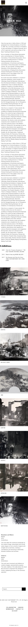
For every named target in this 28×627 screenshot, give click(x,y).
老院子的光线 (4, 525)
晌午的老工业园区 (5, 362)
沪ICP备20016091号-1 (14, 625)
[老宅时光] (14, 445)
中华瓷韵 (3, 297)
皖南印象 (3, 427)
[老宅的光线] (14, 478)
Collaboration (11, 607)
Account (15, 611)
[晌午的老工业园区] (14, 347)
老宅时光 (3, 460)
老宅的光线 (3, 493)
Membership (10, 609)
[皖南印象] (14, 412)
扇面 (2, 395)
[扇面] (14, 379)
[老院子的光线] (14, 510)
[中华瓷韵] (14, 281)
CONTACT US (19, 609)
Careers (20, 607)
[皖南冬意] (14, 314)
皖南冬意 (3, 329)
